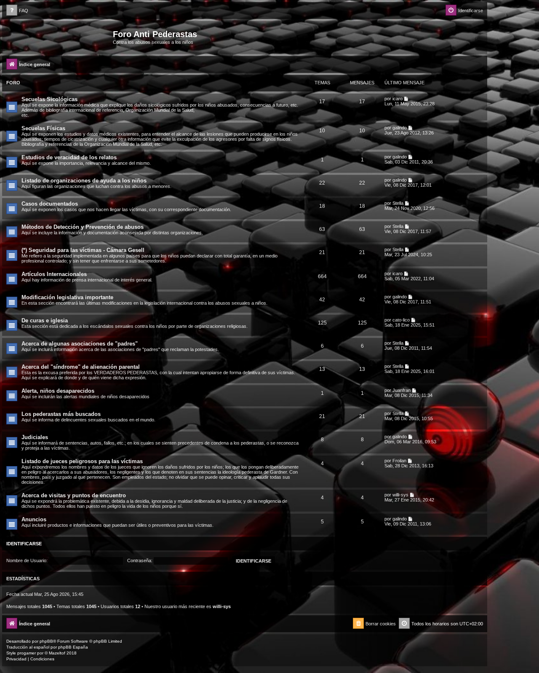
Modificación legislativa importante (67, 297)
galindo (399, 127)
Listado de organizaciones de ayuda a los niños (84, 180)
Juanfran (401, 390)
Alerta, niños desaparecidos (57, 391)
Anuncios (33, 519)
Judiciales (34, 437)
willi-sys (400, 494)
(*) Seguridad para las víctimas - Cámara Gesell (82, 250)
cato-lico (401, 319)
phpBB (46, 641)
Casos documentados (49, 204)
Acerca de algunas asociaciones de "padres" (79, 344)
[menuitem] (17, 11)
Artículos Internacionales (54, 274)
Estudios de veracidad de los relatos (69, 157)
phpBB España (73, 647)
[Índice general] (58, 36)
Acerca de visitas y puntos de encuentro (73, 495)
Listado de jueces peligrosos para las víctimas (82, 461)
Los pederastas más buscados (61, 414)
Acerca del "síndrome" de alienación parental (80, 367)
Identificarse (24, 543)
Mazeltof (57, 653)
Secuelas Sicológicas (49, 99)
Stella (397, 203)
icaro (397, 98)
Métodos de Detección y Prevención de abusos (82, 227)
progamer (26, 653)
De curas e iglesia (44, 320)
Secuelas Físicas (43, 128)
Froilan (399, 460)
